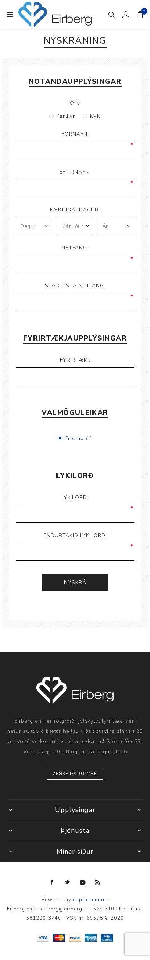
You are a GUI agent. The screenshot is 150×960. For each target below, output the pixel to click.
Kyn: (75, 103)
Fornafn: (75, 134)
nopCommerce (90, 900)
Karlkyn (66, 116)
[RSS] (98, 882)
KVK (95, 116)
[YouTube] (82, 882)
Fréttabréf (78, 438)
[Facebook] (52, 882)
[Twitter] (67, 882)
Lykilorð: (75, 497)
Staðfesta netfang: (75, 285)
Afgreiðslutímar (75, 774)
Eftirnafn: (75, 171)
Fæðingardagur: (75, 209)
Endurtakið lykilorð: (75, 535)
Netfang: (75, 247)
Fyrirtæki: (75, 360)
